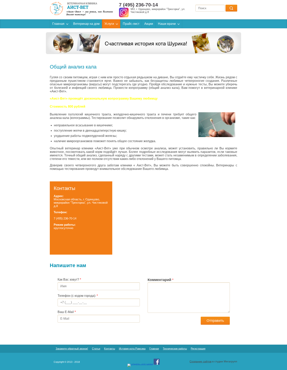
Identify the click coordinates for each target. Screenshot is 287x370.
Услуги (109, 23)
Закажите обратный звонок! (72, 348)
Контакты (109, 348)
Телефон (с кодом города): (78, 295)
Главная (58, 23)
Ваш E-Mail (67, 312)
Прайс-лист (131, 23)
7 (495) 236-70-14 (138, 4)
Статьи (96, 348)
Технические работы (175, 348)
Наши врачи (167, 23)
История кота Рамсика (132, 348)
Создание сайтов (200, 361)
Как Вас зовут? (69, 279)
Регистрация (198, 348)
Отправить (215, 321)
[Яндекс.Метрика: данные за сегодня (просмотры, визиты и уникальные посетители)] (140, 365)
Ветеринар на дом (86, 23)
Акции (148, 23)
